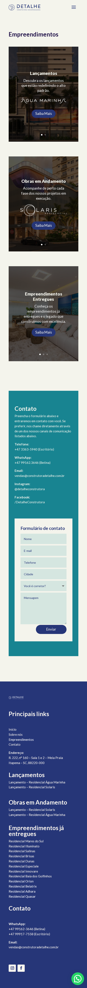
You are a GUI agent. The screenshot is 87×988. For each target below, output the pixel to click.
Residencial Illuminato (24, 846)
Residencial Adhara (22, 891)
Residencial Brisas (21, 856)
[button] (77, 978)
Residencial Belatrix (23, 886)
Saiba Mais (43, 113)
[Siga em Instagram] (12, 968)
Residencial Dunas (21, 861)
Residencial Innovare (23, 871)
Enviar (51, 629)
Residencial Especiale (24, 866)
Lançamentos (43, 73)
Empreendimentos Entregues (43, 296)
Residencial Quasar (22, 896)
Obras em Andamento (43, 181)
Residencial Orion (21, 881)
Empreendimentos (21, 739)
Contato (14, 744)
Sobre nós (16, 734)
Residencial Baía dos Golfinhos (30, 876)
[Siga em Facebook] (21, 968)
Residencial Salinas (22, 851)
